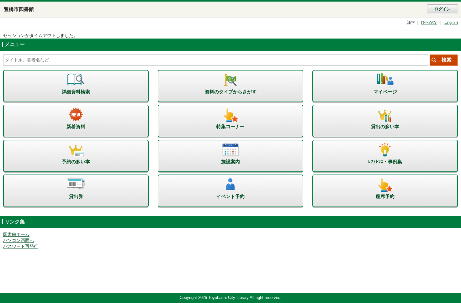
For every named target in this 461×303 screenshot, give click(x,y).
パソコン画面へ (18, 240)
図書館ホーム (16, 234)
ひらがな (429, 22)
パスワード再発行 (20, 246)
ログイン (442, 9)
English (451, 22)
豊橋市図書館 (19, 9)
